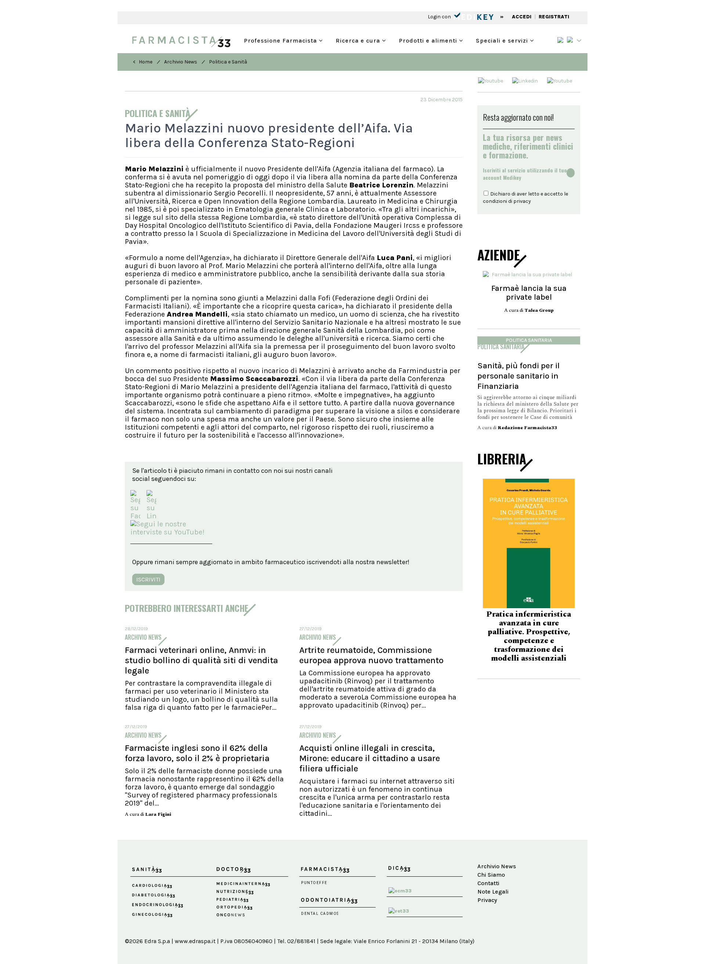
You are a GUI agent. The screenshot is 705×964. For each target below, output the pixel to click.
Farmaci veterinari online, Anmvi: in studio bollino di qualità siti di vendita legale (201, 660)
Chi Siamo (491, 874)
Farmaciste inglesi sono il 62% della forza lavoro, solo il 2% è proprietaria (197, 753)
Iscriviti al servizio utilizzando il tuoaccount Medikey (525, 174)
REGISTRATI (554, 17)
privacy (522, 201)
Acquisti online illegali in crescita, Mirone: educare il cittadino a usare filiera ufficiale (369, 758)
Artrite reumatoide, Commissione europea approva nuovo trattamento (371, 655)
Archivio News (180, 62)
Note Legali (493, 891)
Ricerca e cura (359, 40)
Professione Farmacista (281, 40)
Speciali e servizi (503, 40)
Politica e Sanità (228, 62)
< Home (142, 62)
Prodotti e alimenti (429, 40)
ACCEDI (521, 17)
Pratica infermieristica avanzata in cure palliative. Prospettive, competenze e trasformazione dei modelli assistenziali (518, 636)
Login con (440, 17)
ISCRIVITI (148, 579)
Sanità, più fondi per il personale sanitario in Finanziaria (518, 376)
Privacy (487, 900)
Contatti (488, 883)
